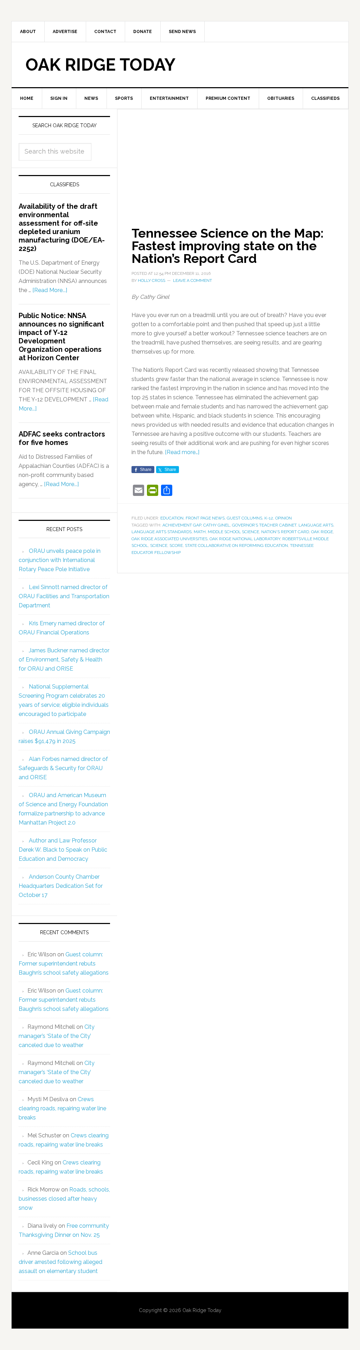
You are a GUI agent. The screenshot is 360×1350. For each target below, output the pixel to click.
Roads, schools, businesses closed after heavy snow (64, 1198)
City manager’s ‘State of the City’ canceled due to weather (57, 1035)
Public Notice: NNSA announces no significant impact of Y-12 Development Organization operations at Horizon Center (61, 336)
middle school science (233, 531)
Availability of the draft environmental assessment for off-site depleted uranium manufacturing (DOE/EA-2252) (62, 227)
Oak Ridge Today (100, 65)
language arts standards (161, 531)
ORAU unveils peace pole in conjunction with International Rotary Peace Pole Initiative (60, 560)
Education (172, 518)
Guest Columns (244, 518)
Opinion (283, 518)
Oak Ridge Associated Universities (169, 538)
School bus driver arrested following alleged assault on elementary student (60, 1261)
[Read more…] (182, 452)
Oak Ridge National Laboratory (245, 538)
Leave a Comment (192, 280)
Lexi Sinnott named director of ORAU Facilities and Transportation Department (64, 596)
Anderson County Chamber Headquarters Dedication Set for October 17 (61, 885)
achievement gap (181, 525)
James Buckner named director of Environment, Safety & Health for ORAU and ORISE (64, 659)
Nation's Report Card (285, 531)
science (158, 545)
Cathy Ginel (216, 525)
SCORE (176, 545)
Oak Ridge (322, 531)
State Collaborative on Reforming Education (236, 545)
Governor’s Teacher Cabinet (264, 525)
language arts (315, 525)
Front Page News (205, 518)
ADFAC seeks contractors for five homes (62, 438)
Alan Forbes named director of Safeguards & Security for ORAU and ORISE (63, 768)
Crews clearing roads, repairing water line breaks (62, 1108)
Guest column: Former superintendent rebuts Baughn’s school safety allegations (64, 963)
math (200, 531)
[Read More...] (49, 290)
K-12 (268, 518)
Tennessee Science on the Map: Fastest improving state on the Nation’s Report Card (227, 246)
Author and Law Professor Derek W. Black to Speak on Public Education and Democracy (63, 849)
